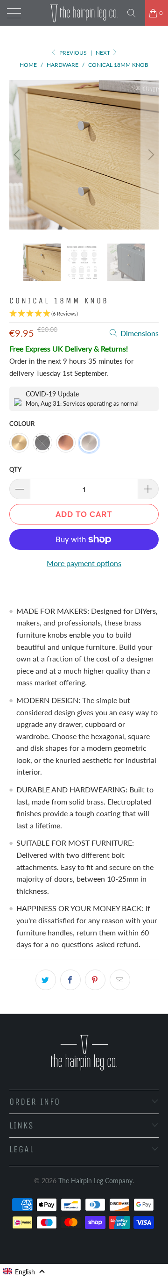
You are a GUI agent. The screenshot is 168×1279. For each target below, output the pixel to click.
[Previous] (18, 155)
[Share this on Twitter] (45, 980)
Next (104, 52)
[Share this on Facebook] (70, 980)
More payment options (84, 563)
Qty (15, 469)
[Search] (134, 13)
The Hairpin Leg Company (95, 1181)
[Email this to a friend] (120, 980)
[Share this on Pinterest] (95, 980)
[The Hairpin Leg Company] (84, 13)
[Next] (149, 155)
